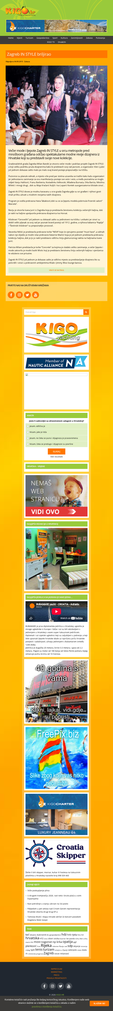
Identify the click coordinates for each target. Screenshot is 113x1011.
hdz (64, 934)
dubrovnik (41, 934)
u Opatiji (64, 950)
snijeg (27, 950)
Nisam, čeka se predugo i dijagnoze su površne (51, 444)
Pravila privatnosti (57, 978)
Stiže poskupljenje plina (38, 890)
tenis (38, 949)
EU (48, 935)
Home (11, 38)
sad (65, 946)
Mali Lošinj (83, 939)
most (37, 942)
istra (45, 938)
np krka (57, 942)
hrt (82, 935)
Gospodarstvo (43, 38)
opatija (68, 942)
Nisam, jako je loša (38, 432)
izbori (50, 938)
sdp (70, 946)
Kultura (64, 38)
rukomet (55, 946)
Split (33, 949)
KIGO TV (51, 42)
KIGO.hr (60, 994)
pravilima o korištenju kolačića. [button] (47, 1007)
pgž (75, 942)
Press (56, 975)
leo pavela (70, 938)
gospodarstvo (55, 935)
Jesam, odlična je (37, 426)
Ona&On (62, 42)
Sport (55, 38)
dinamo (33, 935)
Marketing (56, 972)
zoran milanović (61, 953)
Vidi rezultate (56, 456)
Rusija (61, 946)
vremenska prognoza (35, 954)
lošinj (77, 939)
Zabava (89, 38)
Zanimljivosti (77, 38)
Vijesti (19, 38)
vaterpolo (72, 950)
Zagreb (49, 953)
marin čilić (29, 942)
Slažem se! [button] (99, 1003)
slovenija (84, 946)
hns (79, 935)
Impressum (56, 969)
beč (27, 934)
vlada (79, 950)
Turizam (29, 38)
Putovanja (100, 38)
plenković (31, 946)
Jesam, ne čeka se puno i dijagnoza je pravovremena (54, 438)
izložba (56, 938)
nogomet (46, 941)
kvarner (63, 939)
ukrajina (58, 950)
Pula (38, 946)
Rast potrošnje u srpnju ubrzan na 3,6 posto (47, 903)
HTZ (41, 938)
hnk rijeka (72, 934)
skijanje (76, 946)
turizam (48, 949)
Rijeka (46, 945)
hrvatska (32, 938)
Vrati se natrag (56, 270)
